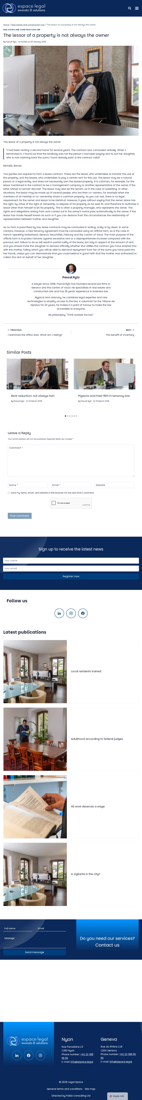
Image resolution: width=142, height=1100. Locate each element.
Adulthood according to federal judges (97, 739)
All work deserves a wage (88, 806)
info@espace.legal (82, 1062)
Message (10, 938)
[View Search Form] (129, 8)
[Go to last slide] (11, 386)
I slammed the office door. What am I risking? (35, 333)
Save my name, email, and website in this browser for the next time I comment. (52, 492)
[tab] (65, 416)
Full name (9, 928)
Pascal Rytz (11, 41)
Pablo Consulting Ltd (78, 1095)
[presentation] (37, 374)
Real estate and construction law (21, 30)
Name (13, 485)
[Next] (131, 386)
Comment (16, 447)
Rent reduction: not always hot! (32, 396)
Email (56, 485)
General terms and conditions (64, 1089)
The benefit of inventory (120, 333)
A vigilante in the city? (85, 874)
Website (100, 485)
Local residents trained (86, 671)
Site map (90, 1089)
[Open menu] (137, 8)
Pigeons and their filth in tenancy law (104, 396)
